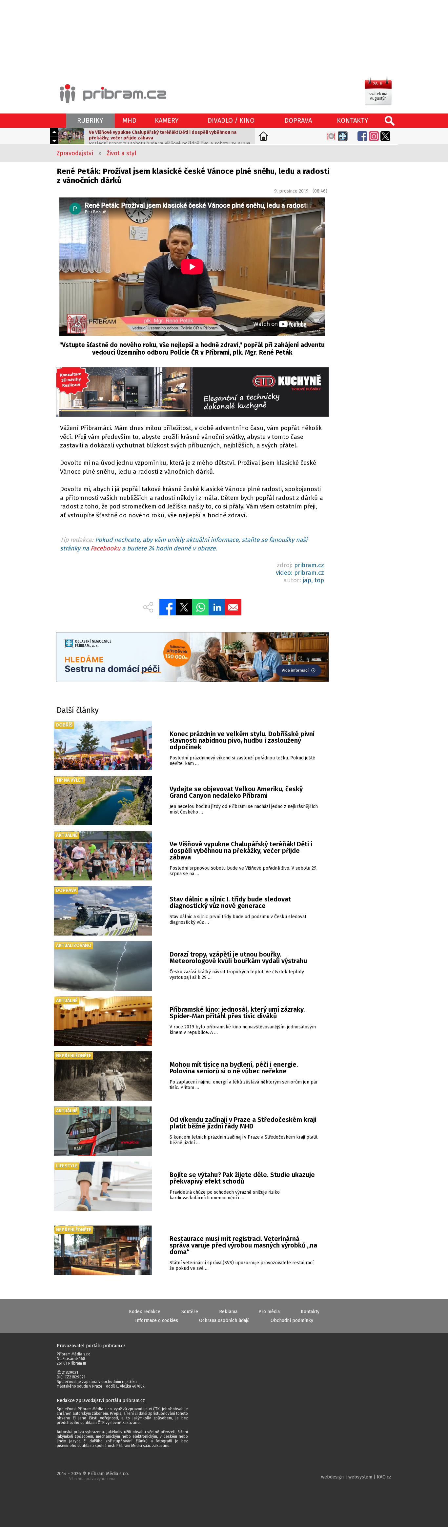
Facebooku (105, 548)
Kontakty (310, 1311)
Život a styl (121, 153)
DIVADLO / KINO (231, 120)
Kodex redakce (144, 1311)
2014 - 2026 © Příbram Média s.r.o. (93, 1476)
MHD (129, 120)
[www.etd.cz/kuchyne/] (192, 393)
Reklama (228, 1311)
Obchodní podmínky (292, 1320)
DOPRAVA (298, 120)
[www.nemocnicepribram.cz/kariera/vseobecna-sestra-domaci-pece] (192, 658)
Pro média (269, 1311)
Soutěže (189, 1311)
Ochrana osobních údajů (224, 1320)
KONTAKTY (352, 120)
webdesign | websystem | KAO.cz (356, 1477)
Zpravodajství (75, 153)
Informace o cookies (156, 1320)
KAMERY (167, 120)
